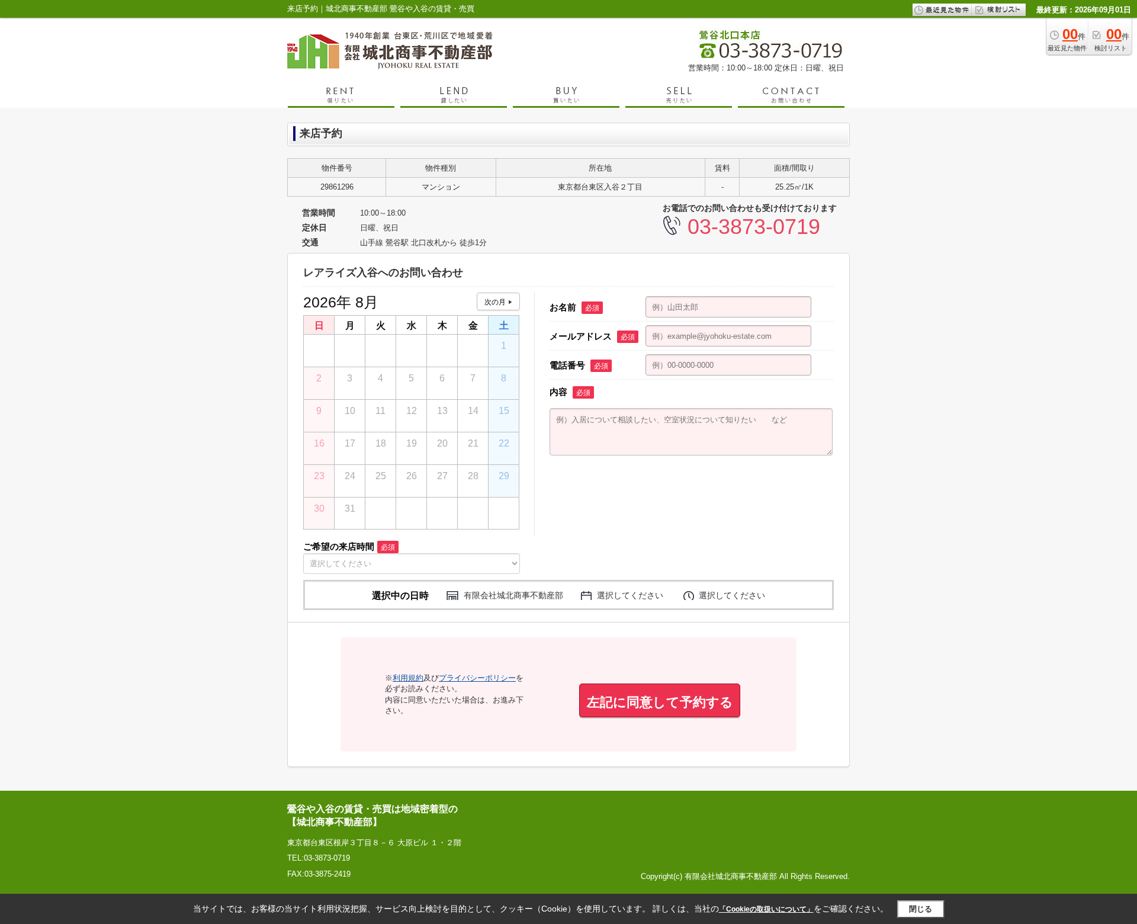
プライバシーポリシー (477, 677)
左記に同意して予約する (660, 702)
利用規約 (408, 677)
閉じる (920, 908)
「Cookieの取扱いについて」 (766, 909)
